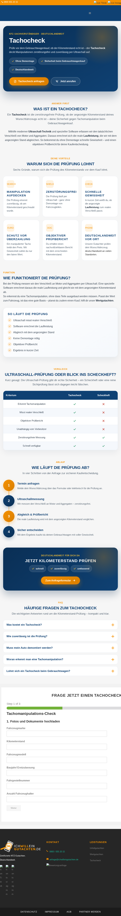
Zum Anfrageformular (58, 580)
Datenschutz (28, 912)
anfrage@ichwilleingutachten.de (63, 859)
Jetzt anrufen (68, 81)
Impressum (52, 912)
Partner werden (90, 912)
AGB (69, 912)
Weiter (14, 808)
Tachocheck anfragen (31, 81)
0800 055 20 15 (10, 2)
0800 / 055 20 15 (57, 851)
